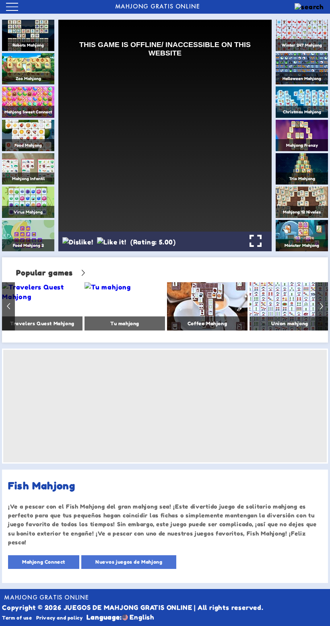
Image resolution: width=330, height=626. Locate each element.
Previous (8, 306)
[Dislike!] (77, 242)
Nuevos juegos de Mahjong (128, 562)
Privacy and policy (59, 618)
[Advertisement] (165, 406)
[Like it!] (111, 242)
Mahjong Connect (43, 562)
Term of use (17, 618)
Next (321, 306)
